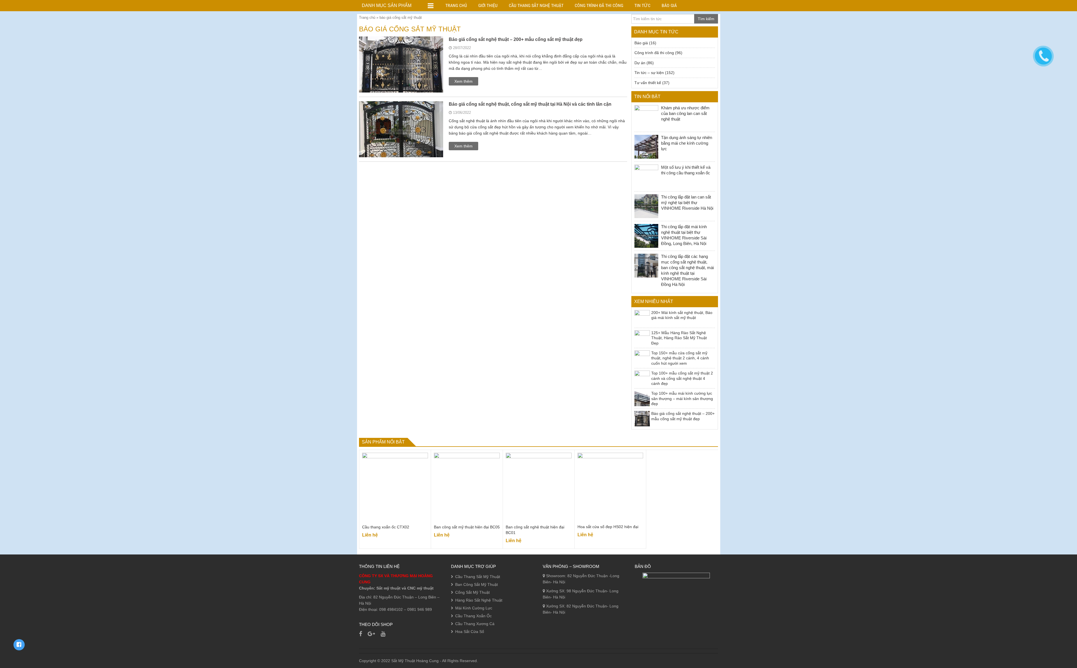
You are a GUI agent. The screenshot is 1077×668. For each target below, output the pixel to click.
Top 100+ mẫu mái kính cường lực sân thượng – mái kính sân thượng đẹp (682, 398)
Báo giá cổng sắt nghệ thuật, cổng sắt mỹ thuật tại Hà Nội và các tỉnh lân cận (530, 104)
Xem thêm (463, 81)
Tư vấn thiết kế (647, 82)
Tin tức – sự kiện (649, 72)
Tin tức (642, 5)
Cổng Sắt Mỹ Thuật (472, 592)
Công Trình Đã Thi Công (599, 5)
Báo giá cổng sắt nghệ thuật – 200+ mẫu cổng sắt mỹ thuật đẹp (516, 39)
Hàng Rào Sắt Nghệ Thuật (478, 600)
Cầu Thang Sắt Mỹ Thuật (477, 576)
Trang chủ (456, 5)
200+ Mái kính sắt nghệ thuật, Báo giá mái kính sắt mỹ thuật (681, 315)
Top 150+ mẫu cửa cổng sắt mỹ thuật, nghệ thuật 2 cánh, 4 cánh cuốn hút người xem (680, 358)
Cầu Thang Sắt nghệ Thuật (536, 5)
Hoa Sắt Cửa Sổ (469, 631)
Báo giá (669, 5)
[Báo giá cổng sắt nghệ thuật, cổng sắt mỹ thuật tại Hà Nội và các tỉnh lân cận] (401, 143)
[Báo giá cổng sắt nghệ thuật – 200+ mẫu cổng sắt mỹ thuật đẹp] (401, 78)
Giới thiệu (488, 5)
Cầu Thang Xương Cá (474, 623)
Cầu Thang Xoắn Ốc (473, 616)
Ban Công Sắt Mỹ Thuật (476, 584)
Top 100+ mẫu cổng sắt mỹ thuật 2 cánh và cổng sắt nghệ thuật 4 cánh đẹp (682, 378)
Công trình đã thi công (654, 52)
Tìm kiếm (706, 19)
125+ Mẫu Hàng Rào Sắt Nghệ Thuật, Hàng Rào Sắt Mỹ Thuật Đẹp (679, 337)
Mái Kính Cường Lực (473, 608)
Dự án (639, 63)
